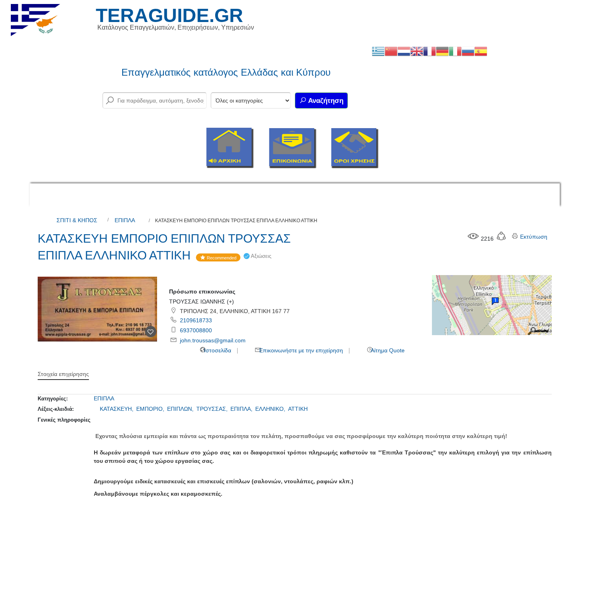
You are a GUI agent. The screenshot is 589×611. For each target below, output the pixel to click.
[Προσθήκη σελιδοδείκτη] (150, 331)
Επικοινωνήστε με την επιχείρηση (300, 350)
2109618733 (196, 320)
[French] (429, 51)
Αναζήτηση (325, 101)
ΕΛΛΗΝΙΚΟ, (271, 409)
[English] (416, 51)
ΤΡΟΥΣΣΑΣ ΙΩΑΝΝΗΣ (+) (201, 301)
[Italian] (455, 51)
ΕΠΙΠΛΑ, (242, 409)
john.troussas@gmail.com (213, 340)
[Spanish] (480, 51)
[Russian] (468, 51)
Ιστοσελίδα (216, 350)
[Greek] (378, 51)
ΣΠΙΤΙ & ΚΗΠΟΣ (76, 220)
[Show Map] (491, 304)
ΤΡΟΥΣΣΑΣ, (212, 409)
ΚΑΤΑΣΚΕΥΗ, (117, 409)
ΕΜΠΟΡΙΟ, (151, 409)
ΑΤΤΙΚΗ (298, 409)
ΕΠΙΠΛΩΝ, (181, 409)
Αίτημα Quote (387, 350)
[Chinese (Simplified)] (391, 51)
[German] (442, 51)
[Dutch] (403, 51)
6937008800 (196, 330)
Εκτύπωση (532, 236)
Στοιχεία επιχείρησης (63, 374)
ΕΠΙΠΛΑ (125, 220)
